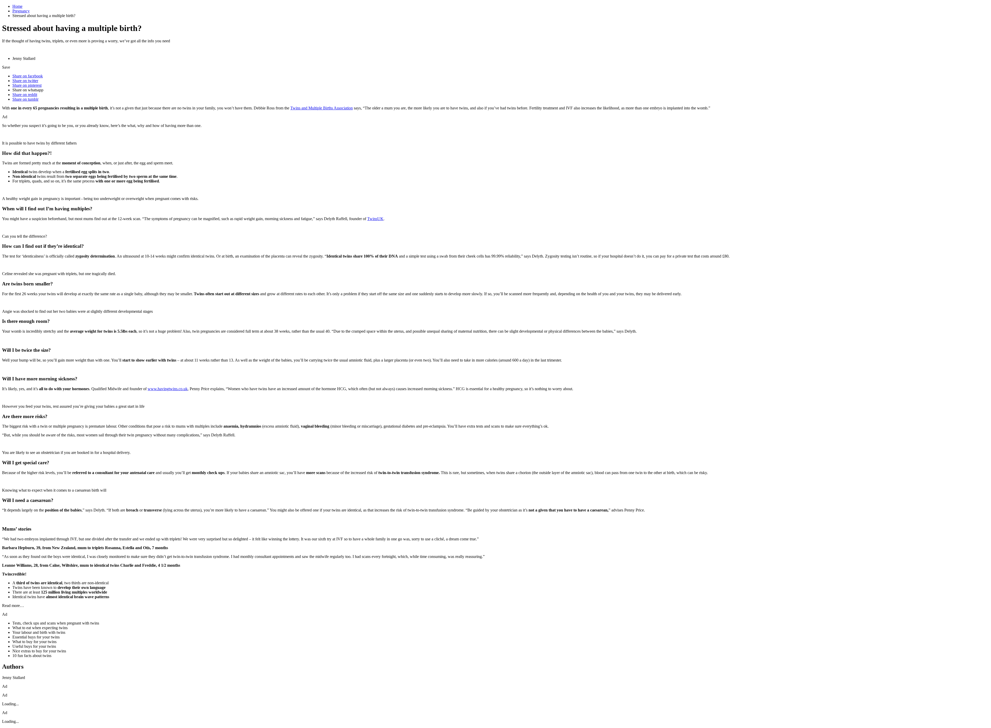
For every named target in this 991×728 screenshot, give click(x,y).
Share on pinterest (27, 85)
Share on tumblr (25, 99)
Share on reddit (24, 94)
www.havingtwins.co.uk (168, 389)
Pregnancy (21, 11)
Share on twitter (25, 80)
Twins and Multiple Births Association (321, 108)
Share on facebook (27, 76)
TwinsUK (375, 219)
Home (17, 6)
